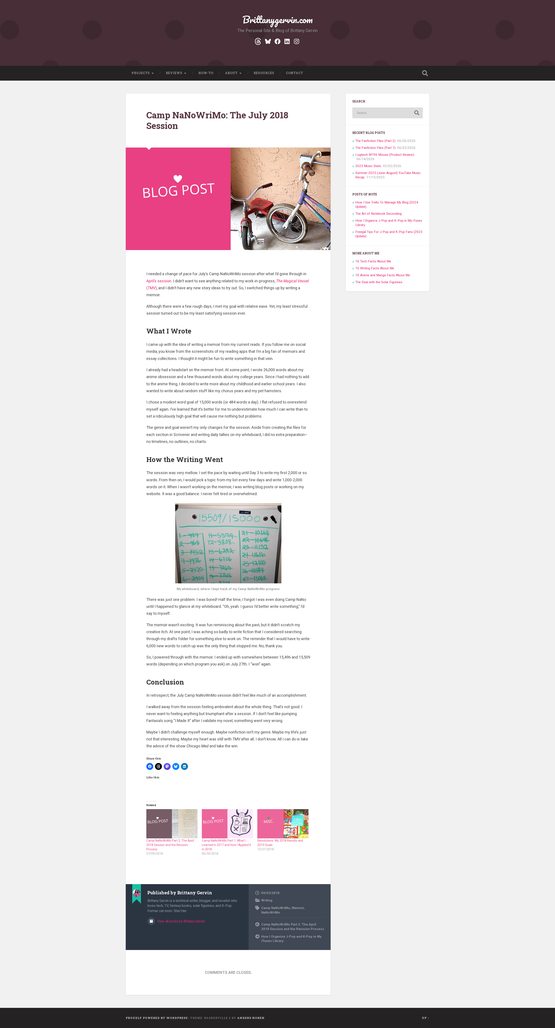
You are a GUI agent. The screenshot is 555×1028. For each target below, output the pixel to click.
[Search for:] (387, 112)
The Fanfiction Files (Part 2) (375, 141)
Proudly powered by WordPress (157, 1018)
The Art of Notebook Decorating (378, 214)
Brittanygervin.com (277, 19)
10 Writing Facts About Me (374, 268)
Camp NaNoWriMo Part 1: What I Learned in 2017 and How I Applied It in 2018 (226, 845)
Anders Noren (250, 1018)
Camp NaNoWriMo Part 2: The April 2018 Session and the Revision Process (170, 845)
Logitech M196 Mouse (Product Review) (384, 155)
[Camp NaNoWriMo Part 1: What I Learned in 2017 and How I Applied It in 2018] (227, 823)
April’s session (158, 281)
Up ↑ (425, 1018)
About (231, 73)
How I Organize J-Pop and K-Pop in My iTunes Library (291, 939)
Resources (264, 73)
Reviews (174, 73)
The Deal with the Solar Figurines (378, 282)
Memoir (298, 908)
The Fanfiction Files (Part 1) (375, 148)
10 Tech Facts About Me (373, 261)
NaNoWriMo (270, 912)
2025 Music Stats (368, 166)
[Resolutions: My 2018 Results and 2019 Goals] (283, 823)
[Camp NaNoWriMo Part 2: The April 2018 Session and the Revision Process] (172, 823)
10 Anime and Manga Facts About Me (382, 275)
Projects (141, 73)
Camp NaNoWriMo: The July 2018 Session (217, 120)
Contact (294, 73)
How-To (205, 73)
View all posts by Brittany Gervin (180, 921)
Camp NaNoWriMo (275, 908)
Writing (266, 900)
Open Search (425, 73)
